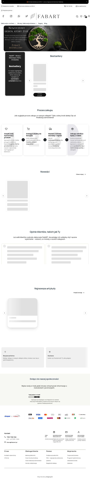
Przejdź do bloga (78, 292)
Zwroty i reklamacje (31, 463)
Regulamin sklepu (51, 463)
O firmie (6, 458)
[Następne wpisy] (85, 313)
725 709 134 (69, 6)
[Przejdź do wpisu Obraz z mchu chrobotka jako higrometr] (22, 307)
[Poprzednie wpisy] (4, 313)
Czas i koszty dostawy (31, 458)
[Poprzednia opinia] (3, 249)
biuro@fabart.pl (82, 6)
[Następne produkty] (83, 80)
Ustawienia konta (72, 460)
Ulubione (70, 463)
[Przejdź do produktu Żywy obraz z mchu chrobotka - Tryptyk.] (39, 70)
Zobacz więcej (79, 174)
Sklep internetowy (44, 477)
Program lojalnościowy (74, 458)
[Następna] (86, 2)
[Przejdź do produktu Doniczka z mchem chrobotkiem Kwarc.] (17, 191)
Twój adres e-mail (34, 395)
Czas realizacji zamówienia (33, 460)
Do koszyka (17, 209)
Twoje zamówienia (72, 455)
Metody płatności (30, 455)
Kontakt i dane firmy (10, 455)
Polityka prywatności (52, 455)
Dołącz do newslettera (36, 397)
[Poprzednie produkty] (29, 80)
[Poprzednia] (3, 2)
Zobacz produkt (39, 94)
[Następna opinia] (87, 249)
